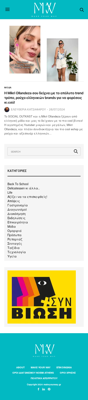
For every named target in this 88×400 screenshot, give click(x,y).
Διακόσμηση (16, 213)
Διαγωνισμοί (17, 209)
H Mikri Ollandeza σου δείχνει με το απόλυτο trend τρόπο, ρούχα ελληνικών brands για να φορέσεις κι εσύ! (43, 98)
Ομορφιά (14, 230)
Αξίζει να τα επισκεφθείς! (27, 196)
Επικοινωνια (64, 367)
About (20, 367)
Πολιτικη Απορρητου (44, 378)
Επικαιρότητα (17, 222)
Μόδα (11, 226)
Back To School (17, 183)
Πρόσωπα (14, 234)
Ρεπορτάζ (14, 239)
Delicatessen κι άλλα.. (23, 188)
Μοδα (8, 87)
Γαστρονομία (17, 205)
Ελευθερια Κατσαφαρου (28, 109)
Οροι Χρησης (68, 372)
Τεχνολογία (16, 251)
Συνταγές (14, 243)
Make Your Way (40, 367)
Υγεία (12, 256)
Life (9, 192)
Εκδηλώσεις (16, 217)
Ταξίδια (13, 247)
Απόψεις (13, 200)
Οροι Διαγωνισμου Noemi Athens (33, 372)
